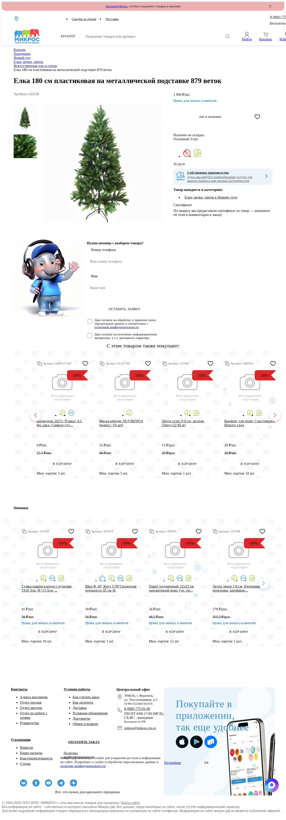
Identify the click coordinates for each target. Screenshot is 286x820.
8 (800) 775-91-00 (137, 709)
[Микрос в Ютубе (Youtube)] (48, 783)
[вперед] (275, 415)
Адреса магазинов (34, 697)
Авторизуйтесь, (116, 6)
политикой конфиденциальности (117, 327)
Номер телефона (103, 250)
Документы (81, 718)
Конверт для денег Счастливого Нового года (249, 423)
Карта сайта (131, 803)
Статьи (25, 764)
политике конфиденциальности (82, 766)
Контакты (19, 689)
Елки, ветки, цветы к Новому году (211, 197)
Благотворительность (36, 758)
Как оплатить (83, 702)
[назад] (35, 415)
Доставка (112, 19)
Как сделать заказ (86, 697)
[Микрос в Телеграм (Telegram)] (61, 783)
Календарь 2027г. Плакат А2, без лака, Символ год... (59, 423)
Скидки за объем (84, 19)
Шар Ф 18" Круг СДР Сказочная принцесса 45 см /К (110, 588)
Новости (26, 747)
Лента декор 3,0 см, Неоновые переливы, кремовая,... (236, 588)
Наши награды (31, 753)
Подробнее (172, 763)
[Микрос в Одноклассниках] (36, 783)
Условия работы (77, 689)
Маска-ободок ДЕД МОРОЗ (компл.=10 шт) (121, 423)
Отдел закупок (31, 708)
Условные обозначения (90, 713)
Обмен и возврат (85, 724)
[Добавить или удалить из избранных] (257, 116)
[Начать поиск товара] (227, 37)
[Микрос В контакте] (23, 783)
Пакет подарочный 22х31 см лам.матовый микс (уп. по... (171, 588)
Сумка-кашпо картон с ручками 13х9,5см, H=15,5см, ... (46, 588)
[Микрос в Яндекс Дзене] (73, 783)
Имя (94, 276)
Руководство (29, 723)
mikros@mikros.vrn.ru (140, 728)
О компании (21, 740)
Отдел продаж (31, 702)
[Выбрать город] (17, 19)
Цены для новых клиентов (195, 100)
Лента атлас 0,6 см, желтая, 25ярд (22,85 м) (183, 423)
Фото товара (62, 387)
